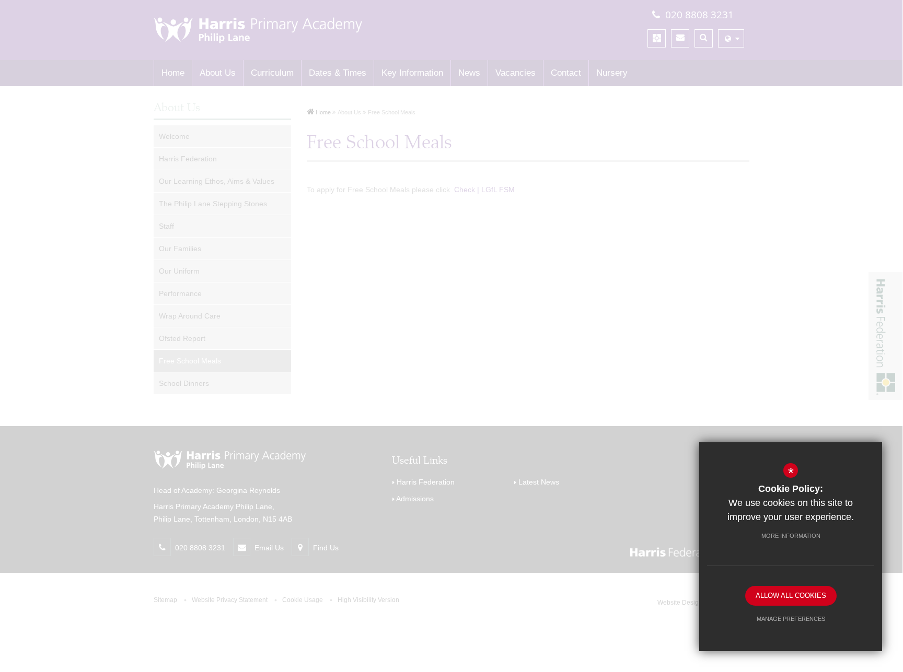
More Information (790, 536)
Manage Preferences (791, 619)
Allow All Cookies (791, 595)
